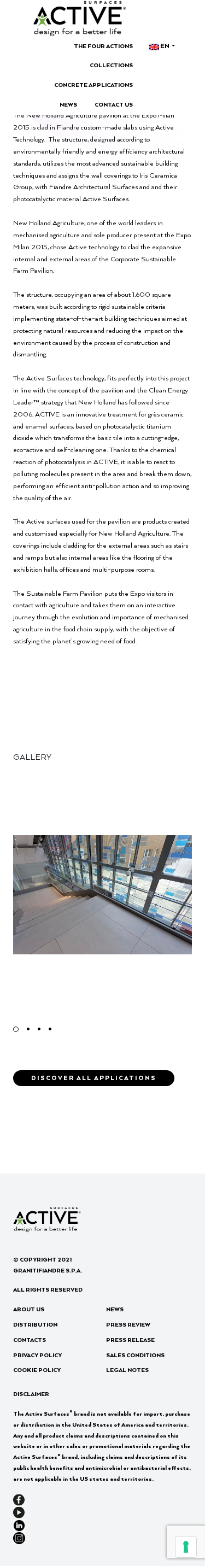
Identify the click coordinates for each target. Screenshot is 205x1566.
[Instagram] (19, 1537)
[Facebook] (19, 1499)
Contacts (29, 1340)
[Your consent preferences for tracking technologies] (185, 1546)
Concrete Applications (93, 85)
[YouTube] (19, 1512)
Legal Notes (127, 1370)
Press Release (130, 1340)
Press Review (128, 1324)
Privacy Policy (37, 1355)
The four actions (103, 46)
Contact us (114, 104)
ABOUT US (28, 1309)
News (68, 104)
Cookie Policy (37, 1370)
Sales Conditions (135, 1355)
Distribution (35, 1324)
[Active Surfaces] (79, 18)
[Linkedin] (19, 1524)
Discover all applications (93, 1078)
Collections (111, 65)
